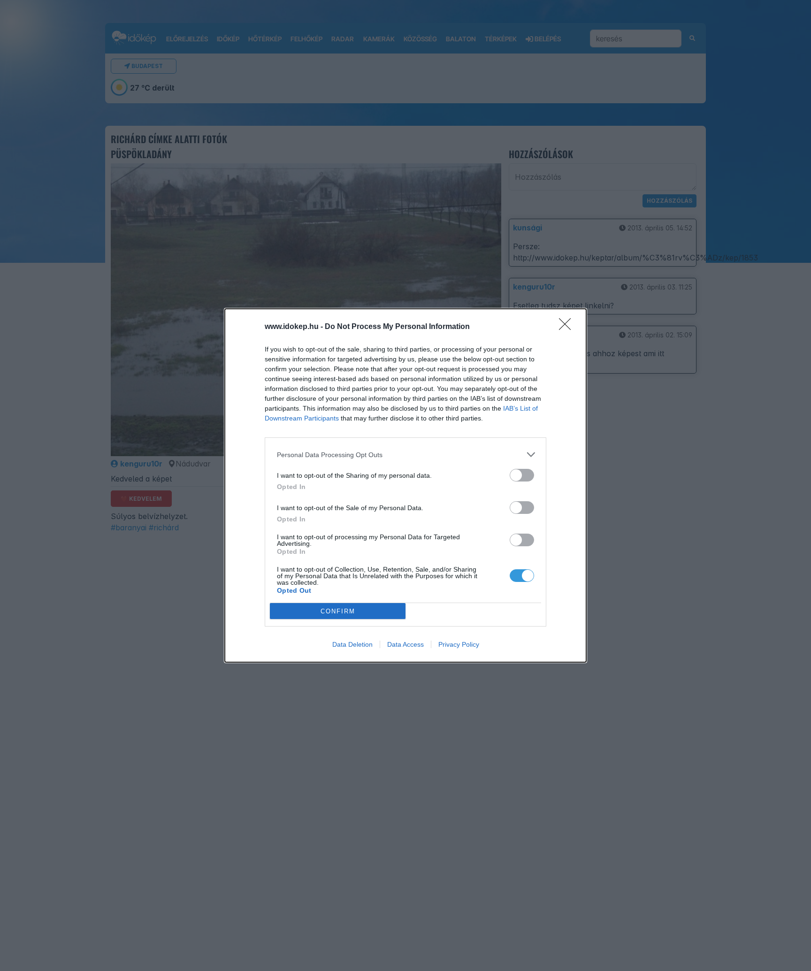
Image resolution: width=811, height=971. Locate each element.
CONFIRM (338, 611)
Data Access (405, 644)
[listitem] (405, 454)
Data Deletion (352, 644)
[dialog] (405, 485)
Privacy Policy (458, 644)
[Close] (568, 327)
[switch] (522, 475)
